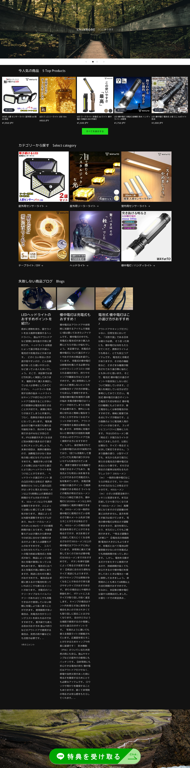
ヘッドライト (77, 265)
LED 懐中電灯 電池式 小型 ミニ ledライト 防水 (169, 118)
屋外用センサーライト (31, 206)
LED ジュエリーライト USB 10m (53, 117)
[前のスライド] (86, 62)
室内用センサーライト (134, 206)
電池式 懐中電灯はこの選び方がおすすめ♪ (114, 318)
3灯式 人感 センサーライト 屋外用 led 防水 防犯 (19, 118)
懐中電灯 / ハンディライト (136, 265)
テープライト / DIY (29, 265)
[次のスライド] (104, 62)
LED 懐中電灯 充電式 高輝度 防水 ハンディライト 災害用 (132, 118)
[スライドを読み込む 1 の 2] (93, 62)
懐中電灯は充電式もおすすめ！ (75, 316)
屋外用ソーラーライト (83, 206)
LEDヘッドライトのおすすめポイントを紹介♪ (36, 318)
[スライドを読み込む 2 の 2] (97, 62)
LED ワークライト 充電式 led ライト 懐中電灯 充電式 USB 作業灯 (94, 118)
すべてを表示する (95, 131)
